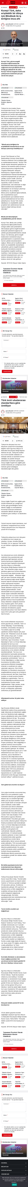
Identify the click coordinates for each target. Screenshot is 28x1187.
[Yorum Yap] (16, 53)
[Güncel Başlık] (11, 2)
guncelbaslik (9, 24)
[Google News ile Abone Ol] (6, 49)
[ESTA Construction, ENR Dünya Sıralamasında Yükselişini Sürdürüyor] (7, 91)
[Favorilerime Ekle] (12, 53)
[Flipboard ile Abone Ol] (16, 49)
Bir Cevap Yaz (7, 331)
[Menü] (2, 2)
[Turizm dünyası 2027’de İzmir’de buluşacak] (7, 320)
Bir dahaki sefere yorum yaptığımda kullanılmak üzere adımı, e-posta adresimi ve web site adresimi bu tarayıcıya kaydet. (14, 365)
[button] (22, 2)
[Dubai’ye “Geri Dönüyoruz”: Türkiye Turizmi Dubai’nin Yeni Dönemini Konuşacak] (20, 311)
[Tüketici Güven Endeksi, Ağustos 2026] (7, 101)
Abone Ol (14, 285)
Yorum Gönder (7, 371)
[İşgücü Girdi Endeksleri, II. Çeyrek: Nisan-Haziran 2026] (21, 91)
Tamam (14, 1184)
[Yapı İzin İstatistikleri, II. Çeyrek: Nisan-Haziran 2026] (20, 320)
